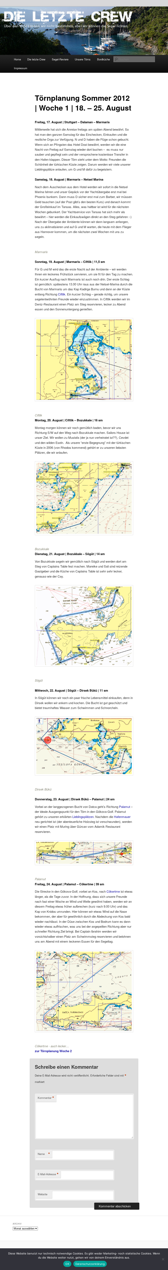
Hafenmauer (122, 816)
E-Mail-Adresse (48, 1174)
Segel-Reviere (60, 59)
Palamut (125, 806)
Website (42, 1194)
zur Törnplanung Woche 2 (53, 1051)
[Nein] (163, 1259)
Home (17, 59)
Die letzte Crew (36, 59)
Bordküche (103, 59)
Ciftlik (61, 294)
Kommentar (46, 1098)
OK (67, 1263)
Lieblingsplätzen (83, 816)
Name (44, 1154)
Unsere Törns (83, 59)
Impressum (20, 68)
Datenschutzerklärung (90, 1263)
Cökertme (114, 891)
